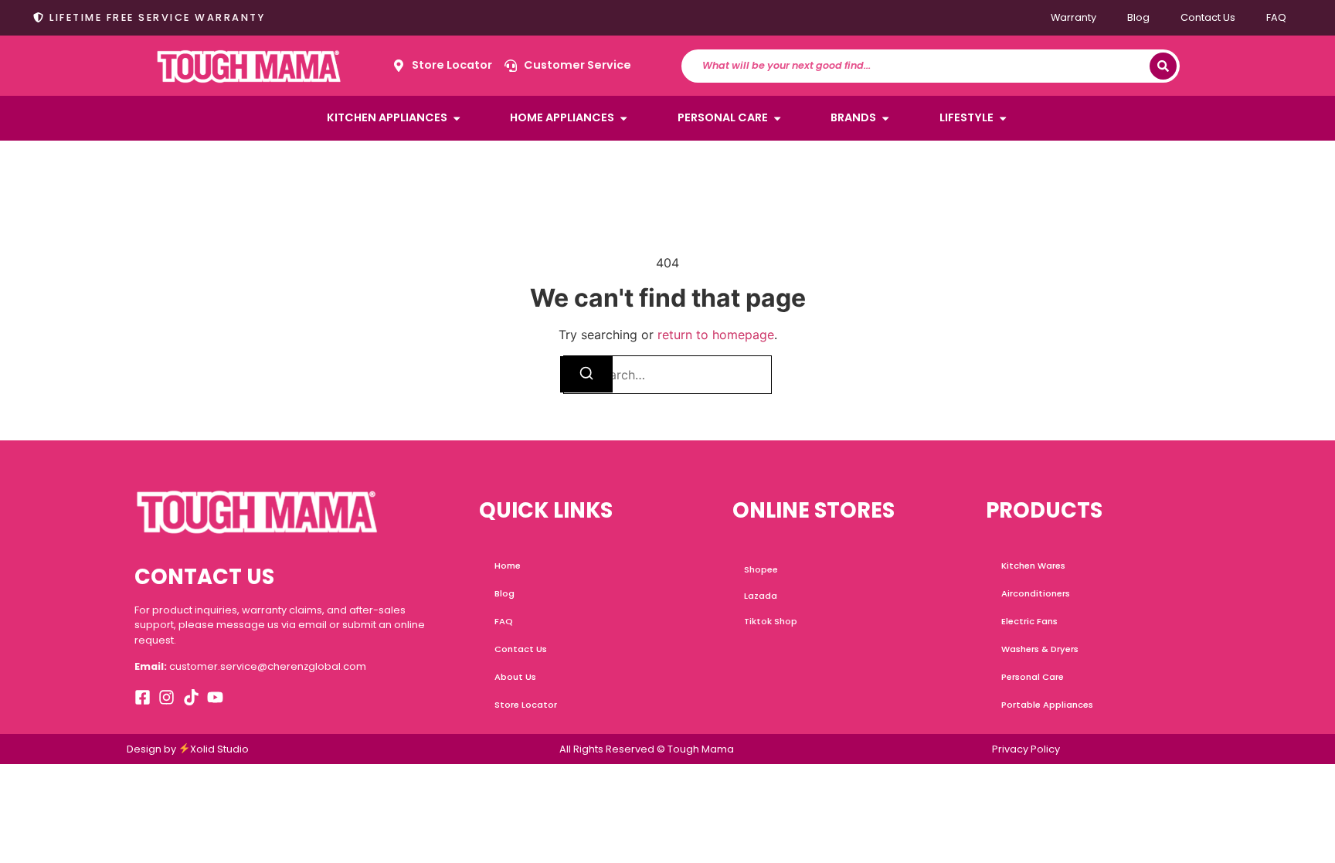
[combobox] (922, 66)
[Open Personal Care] (777, 118)
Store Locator (525, 704)
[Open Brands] (885, 118)
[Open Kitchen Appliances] (456, 118)
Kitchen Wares (1033, 565)
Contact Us (1207, 17)
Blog (1138, 17)
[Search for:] (667, 374)
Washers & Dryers (1040, 649)
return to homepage (715, 334)
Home (507, 565)
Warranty (1073, 17)
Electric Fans (1029, 621)
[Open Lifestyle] (1002, 118)
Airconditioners (1035, 593)
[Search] (1163, 66)
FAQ (1276, 17)
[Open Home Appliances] (623, 118)
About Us (515, 677)
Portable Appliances (1047, 704)
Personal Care (1032, 677)
